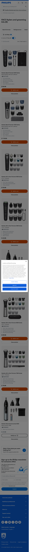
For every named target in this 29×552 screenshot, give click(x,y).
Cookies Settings (14, 281)
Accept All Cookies (14, 289)
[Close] (25, 261)
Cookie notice (21, 278)
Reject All (14, 285)
